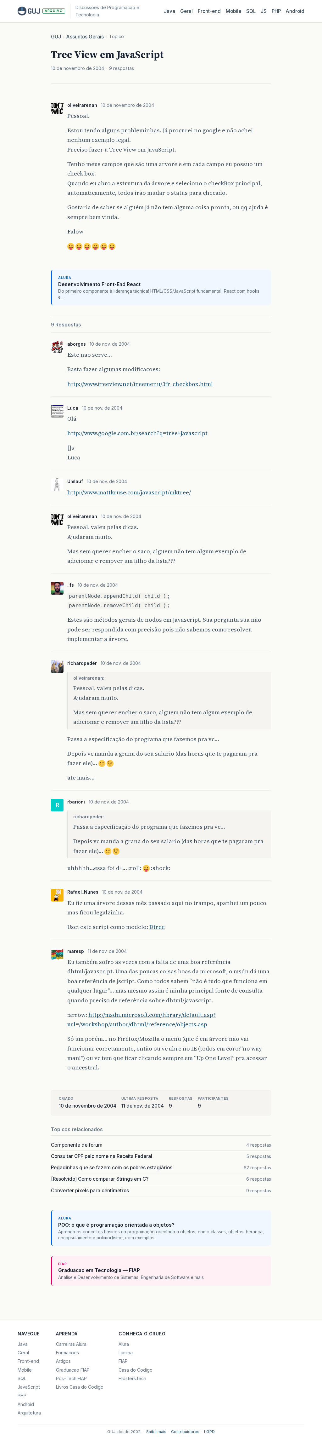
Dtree (157, 927)
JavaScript (29, 1387)
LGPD (209, 1431)
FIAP (123, 1361)
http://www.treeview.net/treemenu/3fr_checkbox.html (140, 384)
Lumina (126, 1352)
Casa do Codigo (136, 1370)
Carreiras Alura (71, 1344)
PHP (276, 11)
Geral (186, 11)
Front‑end (209, 11)
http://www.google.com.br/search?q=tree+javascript (137, 433)
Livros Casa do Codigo (79, 1387)
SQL (251, 11)
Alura (124, 1344)
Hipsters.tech (132, 1378)
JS (264, 11)
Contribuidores (185, 1431)
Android (295, 11)
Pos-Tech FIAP (71, 1378)
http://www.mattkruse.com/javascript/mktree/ (129, 492)
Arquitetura (29, 1412)
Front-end (28, 1361)
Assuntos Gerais (85, 37)
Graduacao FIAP (73, 1370)
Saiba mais (156, 1431)
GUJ (56, 37)
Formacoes (67, 1352)
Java (169, 11)
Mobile (233, 11)
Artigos (63, 1361)
